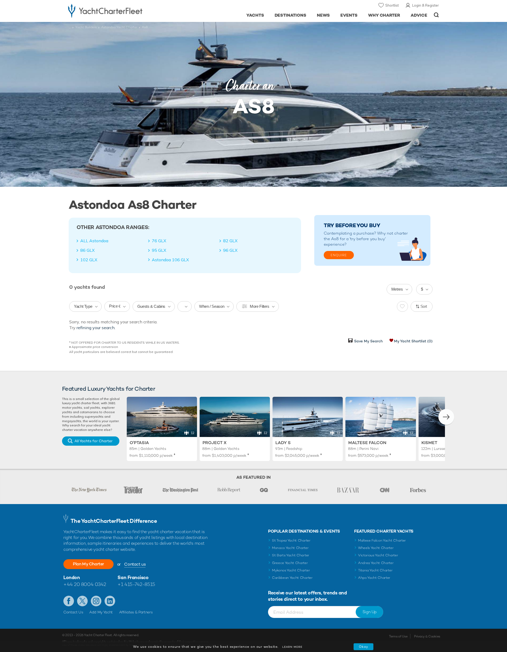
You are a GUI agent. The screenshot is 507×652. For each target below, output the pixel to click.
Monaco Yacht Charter (290, 548)
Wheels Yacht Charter (376, 548)
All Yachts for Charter (93, 441)
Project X (215, 442)
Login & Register (425, 5)
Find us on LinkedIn (110, 601)
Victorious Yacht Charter (378, 555)
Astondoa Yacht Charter (119, 27)
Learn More (292, 647)
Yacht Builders (86, 27)
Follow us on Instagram (96, 601)
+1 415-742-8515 (136, 584)
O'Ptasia (139, 442)
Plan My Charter (88, 564)
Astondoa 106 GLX (170, 259)
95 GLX (159, 250)
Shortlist (392, 5)
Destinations (291, 15)
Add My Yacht (101, 612)
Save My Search (368, 341)
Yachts (255, 15)
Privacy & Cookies (427, 636)
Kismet (429, 442)
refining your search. (96, 327)
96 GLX (230, 250)
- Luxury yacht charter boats (122, 10)
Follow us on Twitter (82, 601)
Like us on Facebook (68, 601)
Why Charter (384, 15)
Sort (423, 306)
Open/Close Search (436, 14)
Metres (397, 289)
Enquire (339, 255)
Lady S (283, 442)
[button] (446, 417)
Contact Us (73, 612)
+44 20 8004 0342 (84, 584)
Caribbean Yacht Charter (292, 577)
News (323, 15)
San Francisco (133, 577)
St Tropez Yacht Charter (291, 540)
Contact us (134, 564)
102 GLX (88, 259)
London (71, 577)
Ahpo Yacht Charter (374, 577)
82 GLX (230, 240)
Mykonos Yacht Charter (291, 570)
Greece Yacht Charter (290, 563)
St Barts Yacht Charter (290, 555)
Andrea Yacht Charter (376, 563)
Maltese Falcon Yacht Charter (382, 540)
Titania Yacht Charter (375, 570)
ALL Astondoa (94, 240)
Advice (419, 15)
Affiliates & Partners (136, 612)
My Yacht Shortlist (413, 341)
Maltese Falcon (367, 442)
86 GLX (87, 250)
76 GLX (159, 240)
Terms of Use (398, 636)
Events (349, 15)
